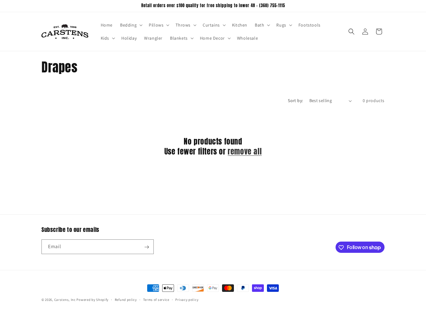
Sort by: (295, 100)
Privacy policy (186, 299)
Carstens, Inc (65, 299)
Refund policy (126, 299)
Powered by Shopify (92, 299)
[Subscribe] (146, 247)
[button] (130, 25)
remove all (245, 151)
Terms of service (156, 299)
